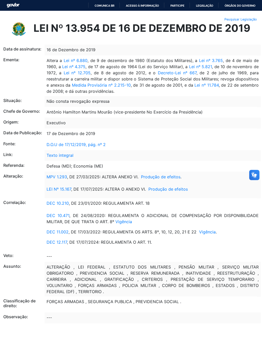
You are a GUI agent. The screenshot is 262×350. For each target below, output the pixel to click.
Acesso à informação (142, 5)
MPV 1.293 (57, 176)
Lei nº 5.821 (200, 66)
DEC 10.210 (58, 203)
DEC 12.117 (57, 242)
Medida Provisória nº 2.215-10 (101, 85)
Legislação (204, 5)
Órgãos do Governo (240, 5)
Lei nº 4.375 (73, 66)
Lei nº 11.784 (206, 85)
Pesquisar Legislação (240, 19)
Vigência (123, 221)
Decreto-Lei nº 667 (176, 72)
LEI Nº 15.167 (59, 189)
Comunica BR (104, 5)
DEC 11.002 (58, 231)
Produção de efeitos (160, 176)
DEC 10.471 (58, 215)
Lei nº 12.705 (77, 72)
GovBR (13, 5)
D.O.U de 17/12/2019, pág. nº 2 (76, 144)
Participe (177, 5)
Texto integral (60, 155)
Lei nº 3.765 (210, 60)
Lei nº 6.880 (76, 60)
